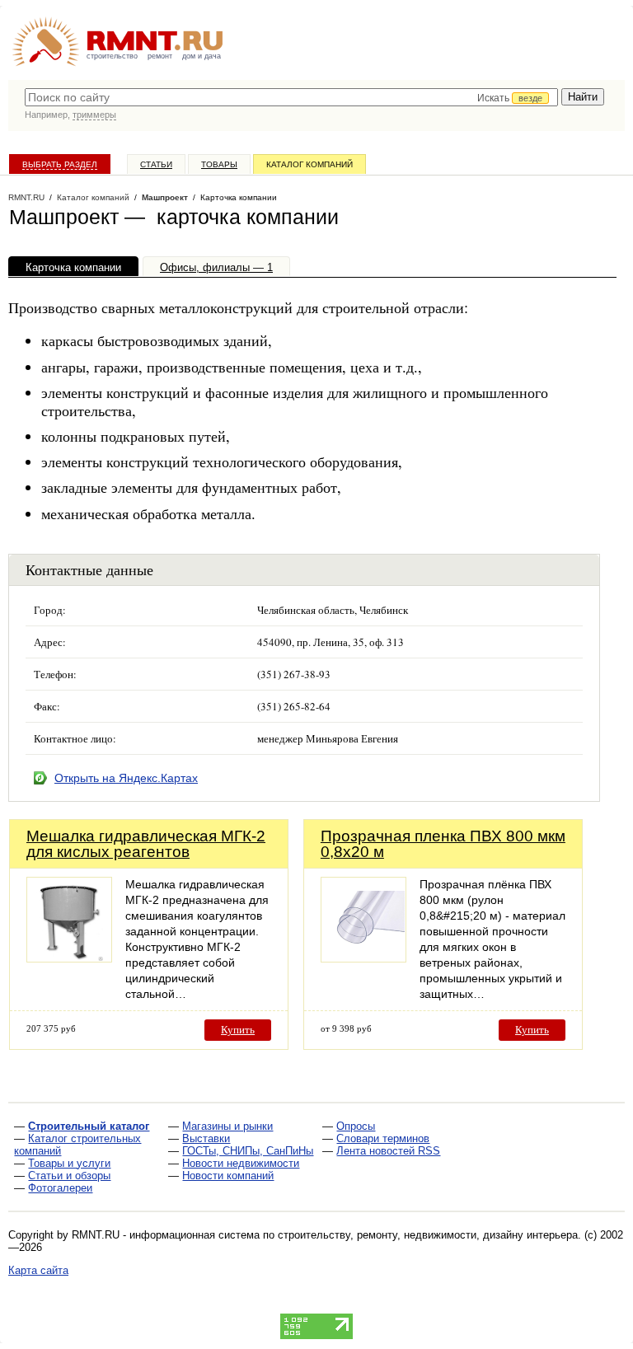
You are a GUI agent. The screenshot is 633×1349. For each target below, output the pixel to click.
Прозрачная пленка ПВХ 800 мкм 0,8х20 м (443, 843)
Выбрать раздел (59, 164)
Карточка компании (73, 267)
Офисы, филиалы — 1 (216, 267)
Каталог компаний (309, 164)
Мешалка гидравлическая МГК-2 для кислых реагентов (145, 843)
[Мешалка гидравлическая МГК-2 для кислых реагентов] (69, 958)
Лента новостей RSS (388, 1151)
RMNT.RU (26, 197)
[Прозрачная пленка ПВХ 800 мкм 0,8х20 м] (363, 958)
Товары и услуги (69, 1163)
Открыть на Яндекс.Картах (126, 778)
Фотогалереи (60, 1188)
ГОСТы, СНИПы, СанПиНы (247, 1151)
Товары (219, 164)
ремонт (160, 56)
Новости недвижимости (240, 1163)
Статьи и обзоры (69, 1175)
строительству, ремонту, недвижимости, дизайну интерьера (428, 1235)
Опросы (355, 1126)
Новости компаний (228, 1175)
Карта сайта (38, 1270)
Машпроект (165, 197)
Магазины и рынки (227, 1126)
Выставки (206, 1138)
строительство (112, 56)
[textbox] (291, 97)
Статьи (156, 164)
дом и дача (201, 56)
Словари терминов (382, 1138)
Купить (238, 1029)
